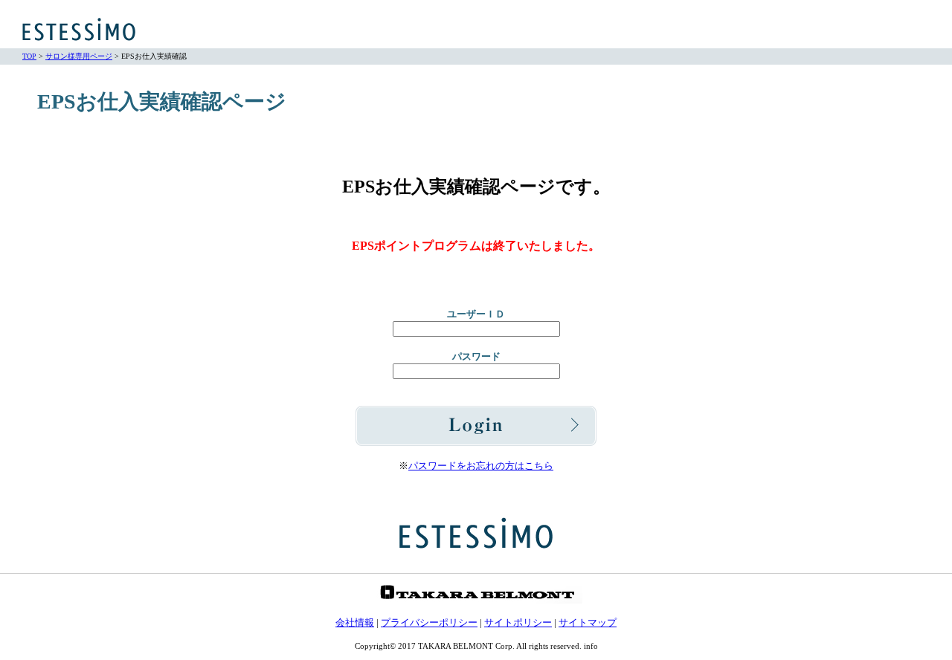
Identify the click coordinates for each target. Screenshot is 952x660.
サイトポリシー (518, 622)
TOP (29, 56)
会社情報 (354, 622)
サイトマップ (588, 622)
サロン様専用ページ (78, 56)
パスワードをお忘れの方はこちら (480, 465)
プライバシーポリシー (429, 622)
